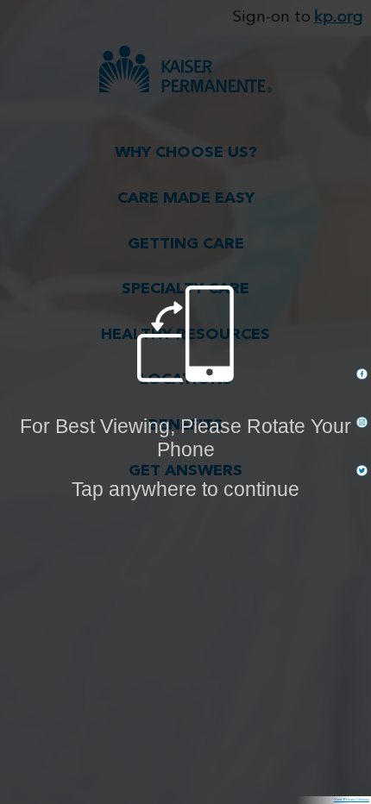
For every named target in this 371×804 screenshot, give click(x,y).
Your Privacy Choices (351, 799)
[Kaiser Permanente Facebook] (362, 374)
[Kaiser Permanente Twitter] (362, 470)
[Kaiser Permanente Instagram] (362, 422)
